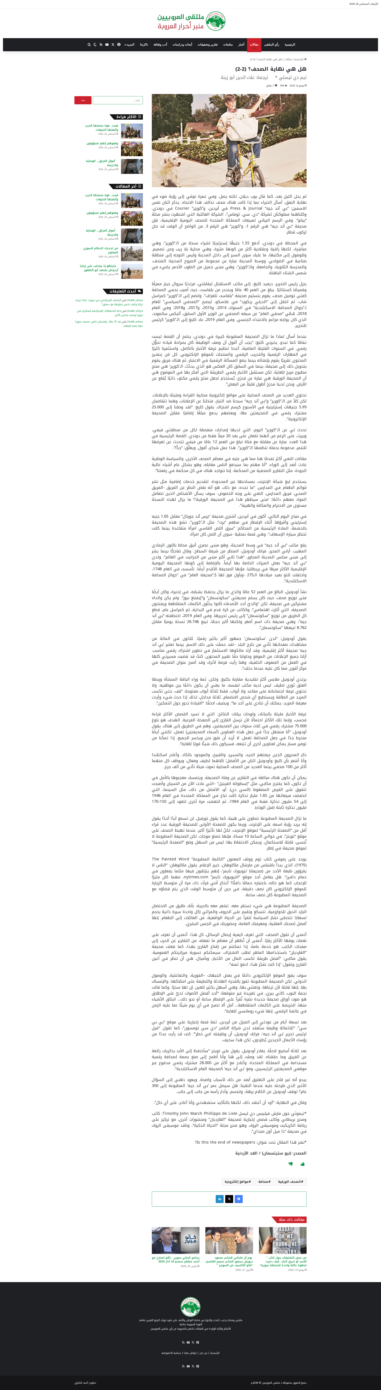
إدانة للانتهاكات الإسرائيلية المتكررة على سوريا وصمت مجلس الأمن (110, 313)
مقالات (254, 44)
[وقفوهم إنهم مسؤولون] (132, 148)
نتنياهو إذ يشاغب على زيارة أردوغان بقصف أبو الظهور (99, 268)
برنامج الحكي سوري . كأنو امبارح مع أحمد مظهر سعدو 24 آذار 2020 (175, 1259)
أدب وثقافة (160, 44)
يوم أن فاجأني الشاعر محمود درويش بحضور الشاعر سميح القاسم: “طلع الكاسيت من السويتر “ (229, 1261)
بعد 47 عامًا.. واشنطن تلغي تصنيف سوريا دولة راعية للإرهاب (109, 323)
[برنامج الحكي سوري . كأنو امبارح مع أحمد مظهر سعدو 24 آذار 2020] (175, 1240)
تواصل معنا (190, 1352)
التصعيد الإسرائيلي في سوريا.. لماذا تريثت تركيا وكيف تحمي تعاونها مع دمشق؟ (109, 302)
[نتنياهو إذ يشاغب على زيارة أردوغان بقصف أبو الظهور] (132, 271)
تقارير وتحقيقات (208, 44)
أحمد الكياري (81, 1382)
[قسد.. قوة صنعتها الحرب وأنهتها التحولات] (132, 131)
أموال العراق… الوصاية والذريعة (102, 163)
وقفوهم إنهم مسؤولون (102, 143)
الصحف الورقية (289, 1182)
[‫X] (229, 1199)
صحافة (263, 1182)
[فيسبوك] (239, 1199)
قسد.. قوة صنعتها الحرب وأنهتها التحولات (101, 128)
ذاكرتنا (144, 44)
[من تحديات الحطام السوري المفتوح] (132, 253)
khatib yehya (135, 300)
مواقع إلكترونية (237, 1182)
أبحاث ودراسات (182, 44)
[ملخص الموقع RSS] (183, 1342)
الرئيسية (290, 44)
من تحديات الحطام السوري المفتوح (100, 250)
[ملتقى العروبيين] (191, 21)
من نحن (203, 1352)
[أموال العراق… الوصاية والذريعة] (132, 166)
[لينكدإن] (220, 1199)
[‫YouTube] (188, 1342)
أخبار (241, 44)
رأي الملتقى (271, 44)
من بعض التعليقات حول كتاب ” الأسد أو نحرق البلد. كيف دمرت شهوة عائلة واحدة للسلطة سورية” (283, 1261)
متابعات (228, 44)
